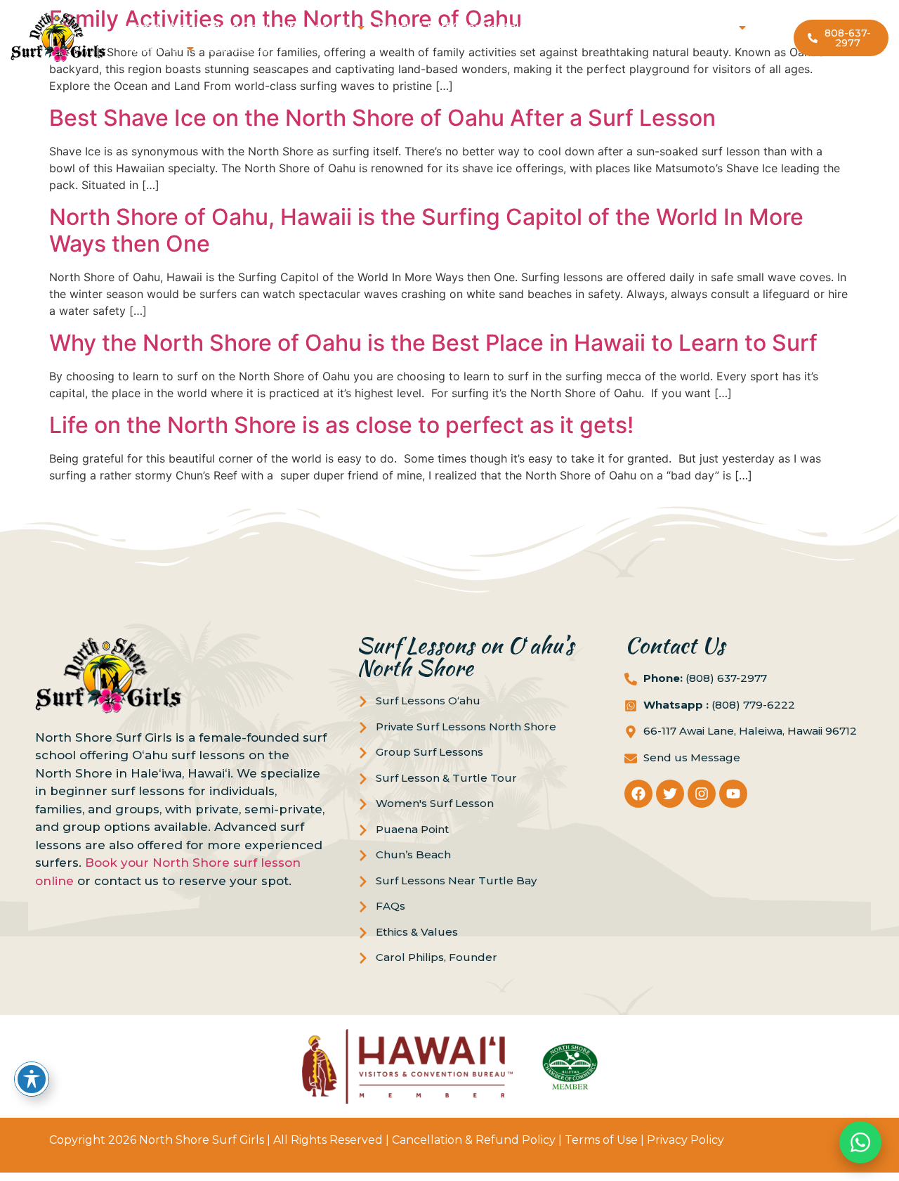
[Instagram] (702, 794)
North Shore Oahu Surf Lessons (259, 27)
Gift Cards (564, 27)
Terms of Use (601, 1140)
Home (141, 27)
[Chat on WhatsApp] (860, 1142)
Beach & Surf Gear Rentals (451, 27)
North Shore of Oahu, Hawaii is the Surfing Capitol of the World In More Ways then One (426, 230)
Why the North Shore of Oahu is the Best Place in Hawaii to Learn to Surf (433, 342)
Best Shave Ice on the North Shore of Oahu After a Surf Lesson (382, 117)
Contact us (237, 48)
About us (152, 48)
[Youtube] (733, 794)
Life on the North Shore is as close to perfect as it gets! (341, 425)
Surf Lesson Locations (666, 27)
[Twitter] (670, 794)
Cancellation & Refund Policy (474, 1140)
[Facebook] (638, 794)
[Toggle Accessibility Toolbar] (31, 1079)
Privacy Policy (685, 1140)
